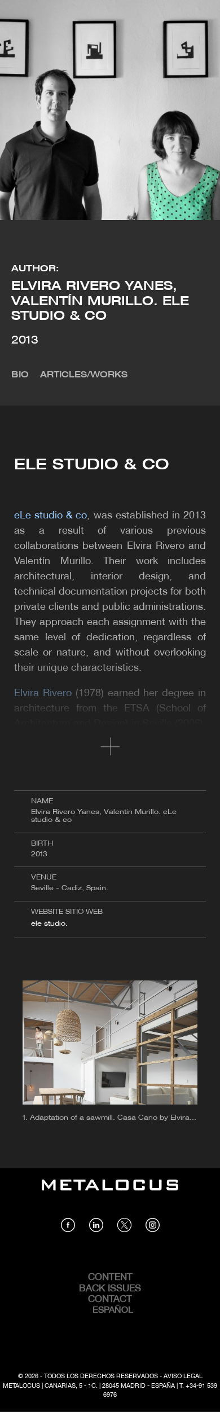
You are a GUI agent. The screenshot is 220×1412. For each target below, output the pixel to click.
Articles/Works (83, 375)
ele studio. (49, 924)
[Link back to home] (110, 1193)
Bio (20, 375)
